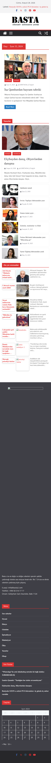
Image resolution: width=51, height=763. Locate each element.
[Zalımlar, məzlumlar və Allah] (10, 227)
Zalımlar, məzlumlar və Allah (30, 226)
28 (32, 737)
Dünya (4, 624)
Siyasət (4, 619)
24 (4, 737)
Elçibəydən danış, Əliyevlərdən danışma (23, 161)
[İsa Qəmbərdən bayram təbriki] (25, 66)
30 (45, 737)
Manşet (16, 80)
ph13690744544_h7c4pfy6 (26, 85)
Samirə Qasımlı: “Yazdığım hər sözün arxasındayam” (22, 680)
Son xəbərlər (6, 614)
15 (38, 728)
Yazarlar (16, 153)
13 (25, 728)
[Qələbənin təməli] (10, 189)
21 (32, 733)
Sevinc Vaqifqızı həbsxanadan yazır (32, 201)
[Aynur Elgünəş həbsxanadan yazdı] (10, 253)
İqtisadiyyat (6, 635)
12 (18, 728)
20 (25, 733)
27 (25, 737)
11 (11, 728)
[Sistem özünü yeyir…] (10, 215)
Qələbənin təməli (26, 188)
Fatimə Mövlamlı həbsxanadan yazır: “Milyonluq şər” (33, 238)
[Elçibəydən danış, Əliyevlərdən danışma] (25, 137)
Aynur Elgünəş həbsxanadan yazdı (32, 252)
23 (45, 733)
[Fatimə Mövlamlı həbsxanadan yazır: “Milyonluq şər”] (10, 240)
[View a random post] (46, 33)
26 (18, 737)
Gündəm (8, 80)
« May (4, 744)
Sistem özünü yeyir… (27, 213)
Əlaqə (4, 656)
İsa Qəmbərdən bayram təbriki (22, 89)
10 (4, 728)
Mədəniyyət (6, 640)
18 (11, 733)
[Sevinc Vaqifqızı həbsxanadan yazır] (10, 202)
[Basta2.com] (5, 33)
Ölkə (4, 646)
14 (32, 728)
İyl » (9, 744)
